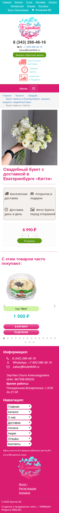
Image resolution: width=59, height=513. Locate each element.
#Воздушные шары (18, 454)
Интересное (17, 6)
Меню (24, 88)
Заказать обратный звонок (29, 55)
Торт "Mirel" (21, 308)
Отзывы (31, 6)
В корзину (29, 240)
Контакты (43, 6)
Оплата (53, 2)
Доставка (40, 2)
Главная (6, 2)
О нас (29, 2)
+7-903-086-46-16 (32, 46)
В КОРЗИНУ (21, 326)
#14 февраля (24, 450)
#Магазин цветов (39, 450)
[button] (54, 112)
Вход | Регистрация (18, 9)
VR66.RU (16, 509)
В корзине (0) (42, 9)
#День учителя (10, 450)
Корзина (24, 492)
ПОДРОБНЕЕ (21, 332)
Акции (12, 433)
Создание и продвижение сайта (19, 506)
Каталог (19, 2)
